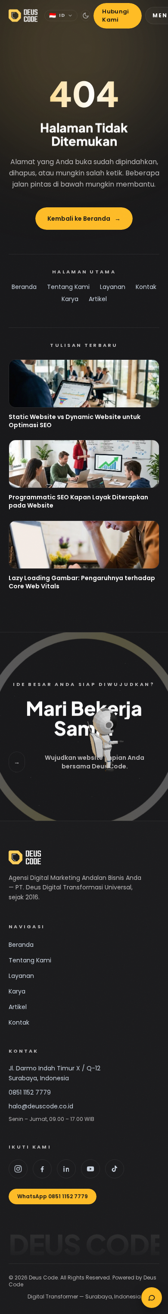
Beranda (24, 286)
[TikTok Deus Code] (114, 1168)
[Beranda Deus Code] (23, 15)
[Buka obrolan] (151, 1297)
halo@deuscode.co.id (41, 1106)
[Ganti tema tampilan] (85, 15)
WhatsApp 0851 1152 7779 (52, 1196)
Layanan (112, 286)
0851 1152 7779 (30, 1092)
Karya (70, 299)
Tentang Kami (68, 286)
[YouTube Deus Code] (90, 1168)
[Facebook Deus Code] (42, 1168)
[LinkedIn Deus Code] (66, 1168)
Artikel (98, 299)
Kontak (146, 286)
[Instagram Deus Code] (18, 1168)
